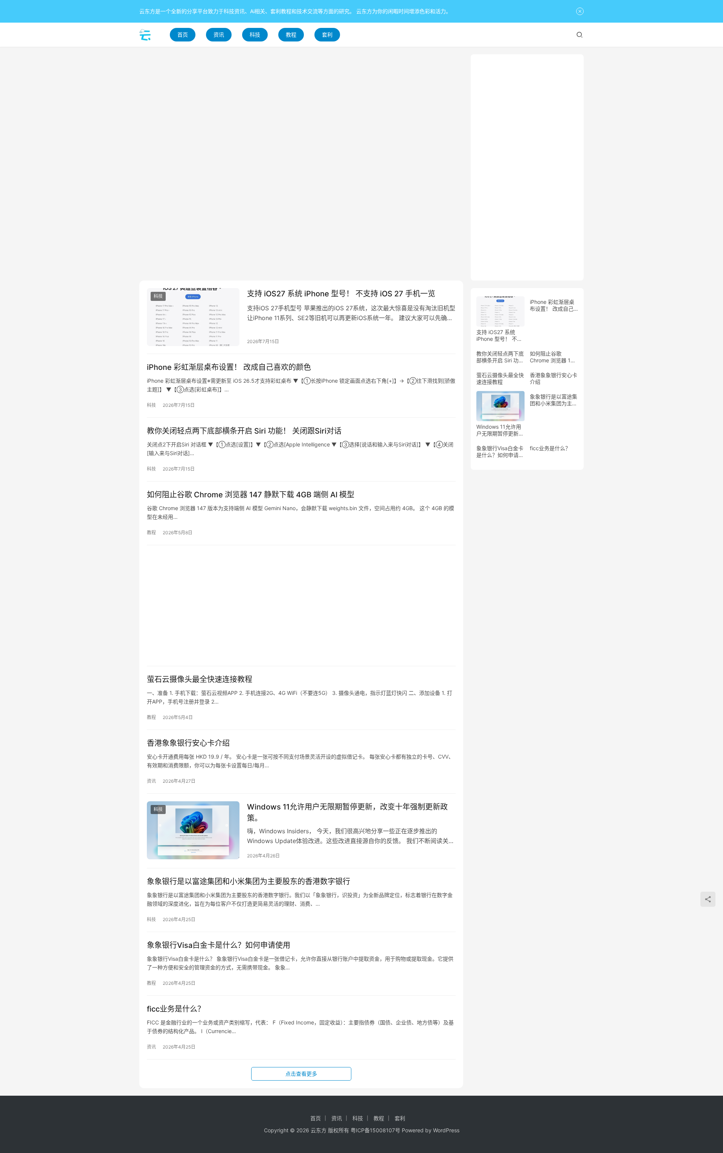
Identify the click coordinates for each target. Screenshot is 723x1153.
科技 (255, 34)
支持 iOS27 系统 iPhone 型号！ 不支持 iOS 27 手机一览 (341, 293)
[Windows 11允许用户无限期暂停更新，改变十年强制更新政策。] (193, 830)
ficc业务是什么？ (176, 1008)
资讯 (219, 34)
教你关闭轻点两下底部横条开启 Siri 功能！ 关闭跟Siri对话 (244, 430)
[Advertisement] (301, 107)
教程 (291, 34)
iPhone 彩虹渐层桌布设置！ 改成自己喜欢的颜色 (229, 367)
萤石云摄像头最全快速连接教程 (199, 679)
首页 (182, 34)
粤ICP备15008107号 (375, 1130)
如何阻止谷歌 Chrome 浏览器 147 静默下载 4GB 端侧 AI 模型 (250, 494)
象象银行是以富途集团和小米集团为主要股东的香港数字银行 (248, 881)
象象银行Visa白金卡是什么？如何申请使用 (218, 945)
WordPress (446, 1130)
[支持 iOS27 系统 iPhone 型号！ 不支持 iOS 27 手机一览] (193, 317)
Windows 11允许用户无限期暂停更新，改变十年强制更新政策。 (347, 812)
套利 (327, 34)
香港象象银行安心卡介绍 (188, 743)
